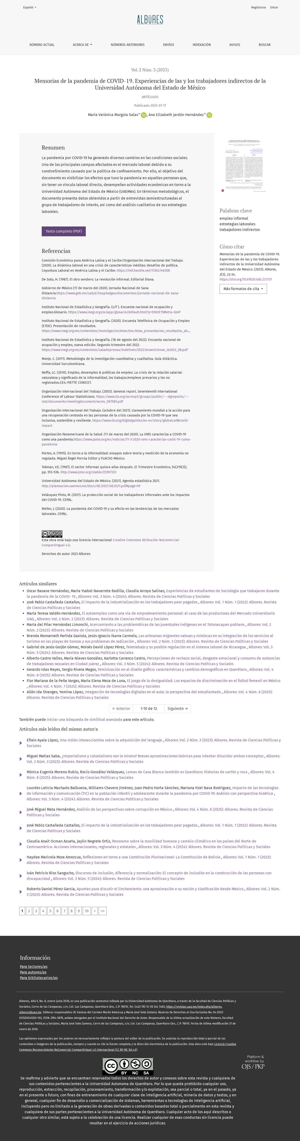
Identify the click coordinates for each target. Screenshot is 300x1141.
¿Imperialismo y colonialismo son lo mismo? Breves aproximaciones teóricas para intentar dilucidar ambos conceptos (163, 756)
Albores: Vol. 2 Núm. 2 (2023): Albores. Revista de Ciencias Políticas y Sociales (102, 619)
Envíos (168, 45)
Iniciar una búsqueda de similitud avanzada (84, 719)
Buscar (264, 45)
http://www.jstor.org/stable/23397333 (88, 472)
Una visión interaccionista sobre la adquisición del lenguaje (111, 740)
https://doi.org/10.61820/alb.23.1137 (246, 279)
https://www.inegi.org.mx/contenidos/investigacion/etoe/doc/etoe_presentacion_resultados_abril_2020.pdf (124, 331)
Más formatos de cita (242, 289)
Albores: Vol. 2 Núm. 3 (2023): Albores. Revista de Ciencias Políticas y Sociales (202, 641)
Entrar (274, 7)
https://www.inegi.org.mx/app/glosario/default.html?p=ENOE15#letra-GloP (124, 312)
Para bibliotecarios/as (39, 978)
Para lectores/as (33, 966)
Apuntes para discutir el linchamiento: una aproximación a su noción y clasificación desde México (160, 889)
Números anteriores (128, 45)
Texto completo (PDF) (64, 231)
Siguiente (178, 708)
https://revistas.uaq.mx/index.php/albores (194, 1006)
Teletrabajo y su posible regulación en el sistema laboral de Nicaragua (186, 647)
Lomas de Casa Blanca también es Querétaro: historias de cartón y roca (187, 772)
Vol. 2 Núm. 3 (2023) (150, 70)
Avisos (234, 45)
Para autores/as (33, 972)
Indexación (202, 45)
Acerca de (81, 45)
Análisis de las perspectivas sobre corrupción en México (125, 809)
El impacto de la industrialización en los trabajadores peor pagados (139, 602)
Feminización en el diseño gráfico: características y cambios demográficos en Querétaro (173, 669)
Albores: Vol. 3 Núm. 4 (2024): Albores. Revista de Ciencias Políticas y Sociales (144, 596)
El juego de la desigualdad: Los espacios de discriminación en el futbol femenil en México (203, 680)
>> (103, 911)
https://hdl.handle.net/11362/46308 (143, 271)
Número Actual (42, 45)
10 (87, 911)
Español (31, 7)
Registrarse (258, 7)
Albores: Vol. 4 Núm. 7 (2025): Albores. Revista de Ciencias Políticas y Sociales (94, 686)
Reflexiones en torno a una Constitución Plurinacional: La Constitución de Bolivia (152, 857)
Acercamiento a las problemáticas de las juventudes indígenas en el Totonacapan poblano (167, 624)
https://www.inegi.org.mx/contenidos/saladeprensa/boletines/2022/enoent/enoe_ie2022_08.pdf (115, 350)
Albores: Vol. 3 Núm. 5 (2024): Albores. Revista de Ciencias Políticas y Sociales (167, 664)
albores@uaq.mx (30, 1012)
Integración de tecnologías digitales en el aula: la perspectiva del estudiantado (153, 692)
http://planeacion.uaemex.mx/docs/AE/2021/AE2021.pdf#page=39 (91, 486)
